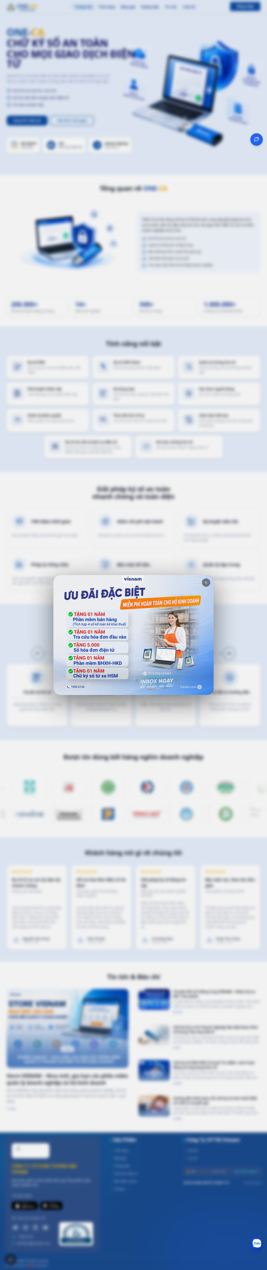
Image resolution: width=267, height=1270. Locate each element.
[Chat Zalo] (256, 1244)
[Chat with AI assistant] (256, 139)
